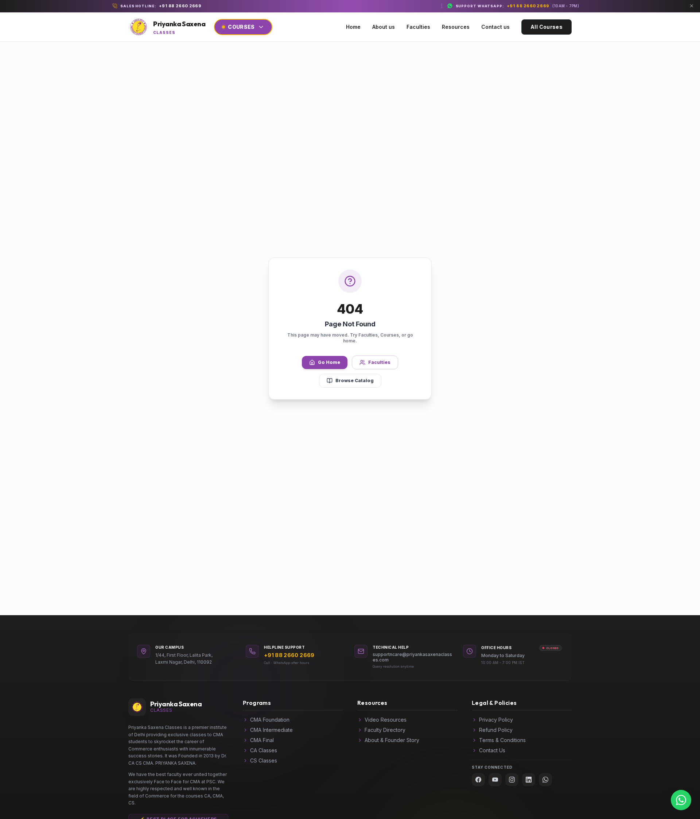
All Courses (546, 27)
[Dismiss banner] (692, 6)
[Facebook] (478, 779)
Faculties (418, 27)
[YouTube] (495, 779)
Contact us (495, 27)
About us (383, 27)
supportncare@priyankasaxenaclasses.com (412, 657)
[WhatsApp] (545, 779)
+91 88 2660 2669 (180, 5)
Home (353, 27)
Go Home (329, 362)
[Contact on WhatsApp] (681, 800)
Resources (456, 27)
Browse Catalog (354, 380)
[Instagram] (511, 779)
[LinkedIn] (528, 779)
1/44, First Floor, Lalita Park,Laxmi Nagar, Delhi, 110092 (184, 658)
